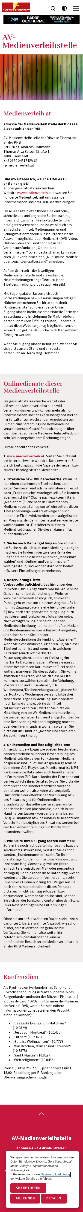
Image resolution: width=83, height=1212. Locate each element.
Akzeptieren (28, 1188)
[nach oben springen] (41, 1114)
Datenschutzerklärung (55, 1174)
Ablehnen (25, 1198)
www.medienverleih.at (34, 192)
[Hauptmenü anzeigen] (76, 8)
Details (54, 1198)
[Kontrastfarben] (64, 8)
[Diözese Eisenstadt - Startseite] (16, 7)
